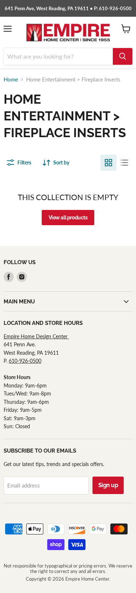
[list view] (124, 163)
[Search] (122, 56)
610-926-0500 (25, 361)
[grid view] (108, 163)
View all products (68, 217)
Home (11, 79)
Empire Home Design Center (36, 336)
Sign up (108, 485)
